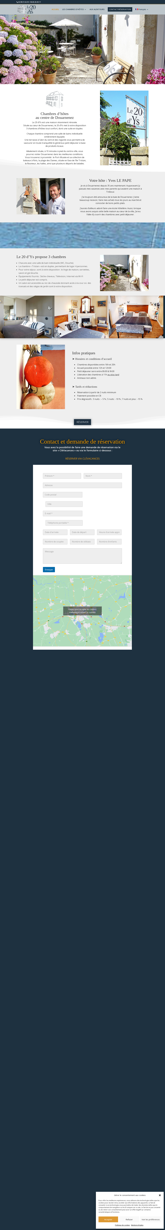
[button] (160, 1195)
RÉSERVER (82, 422)
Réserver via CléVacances (82, 458)
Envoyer (49, 569)
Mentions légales (137, 1225)
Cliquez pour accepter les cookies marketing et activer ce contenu (82, 611)
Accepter (108, 1219)
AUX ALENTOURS (97, 9)
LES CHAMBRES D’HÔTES (73, 9)
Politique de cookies (122, 1225)
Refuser (129, 1219)
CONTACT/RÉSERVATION (120, 9)
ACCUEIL (55, 9)
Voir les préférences (151, 1219)
